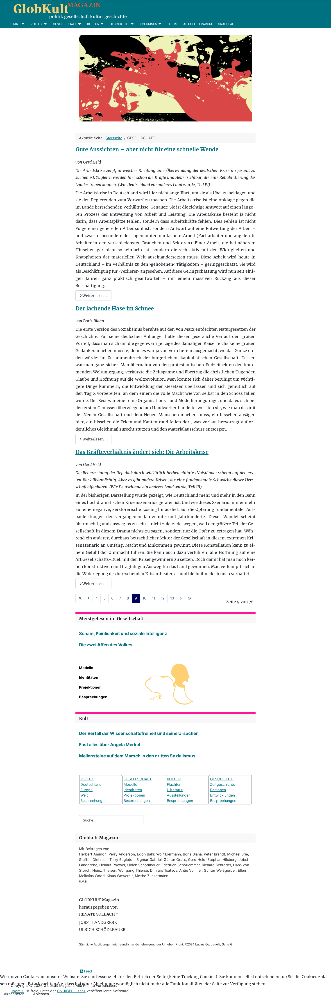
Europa (86, 790)
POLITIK (37, 24)
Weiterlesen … (95, 295)
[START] (22, 24)
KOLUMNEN (148, 24)
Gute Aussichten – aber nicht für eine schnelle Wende (146, 149)
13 (172, 598)
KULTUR (93, 24)
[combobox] (111, 820)
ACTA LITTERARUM (197, 24)
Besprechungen (93, 697)
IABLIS (172, 24)
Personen (218, 790)
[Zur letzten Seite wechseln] (189, 598)
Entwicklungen (222, 795)
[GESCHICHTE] (131, 24)
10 (144, 598)
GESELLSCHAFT (65, 24)
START (15, 24)
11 (153, 598)
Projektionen (90, 687)
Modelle (86, 667)
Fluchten (174, 784)
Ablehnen (41, 994)
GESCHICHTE (119, 24)
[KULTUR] (101, 24)
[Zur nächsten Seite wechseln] (181, 598)
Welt (84, 795)
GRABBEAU (226, 24)
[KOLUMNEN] (159, 24)
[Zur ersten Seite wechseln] (80, 598)
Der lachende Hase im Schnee (114, 308)
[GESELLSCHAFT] (79, 24)
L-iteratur (175, 790)
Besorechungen (93, 800)
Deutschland (91, 784)
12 (163, 598)
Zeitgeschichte (222, 784)
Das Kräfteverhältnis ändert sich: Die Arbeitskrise (142, 452)
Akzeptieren (14, 994)
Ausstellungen (178, 795)
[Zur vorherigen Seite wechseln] (89, 598)
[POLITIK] (45, 24)
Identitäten (88, 677)
